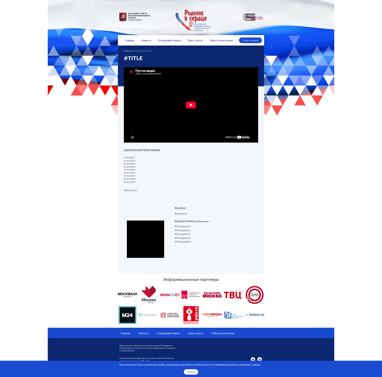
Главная (128, 50)
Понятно (191, 372)
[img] (127, 295)
